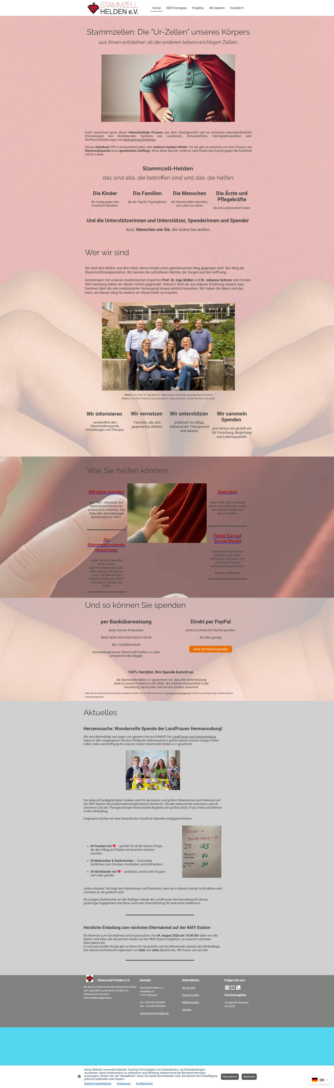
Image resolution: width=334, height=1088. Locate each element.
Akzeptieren (229, 1076)
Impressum (123, 1083)
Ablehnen (249, 1076)
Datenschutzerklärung (97, 1083)
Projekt (138, 656)
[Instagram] (227, 987)
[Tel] (238, 987)
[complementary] (320, 1080)
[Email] (233, 987)
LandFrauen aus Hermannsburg (194, 737)
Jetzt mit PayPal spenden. (210, 649)
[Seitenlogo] (113, 7)
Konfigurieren (144, 1083)
